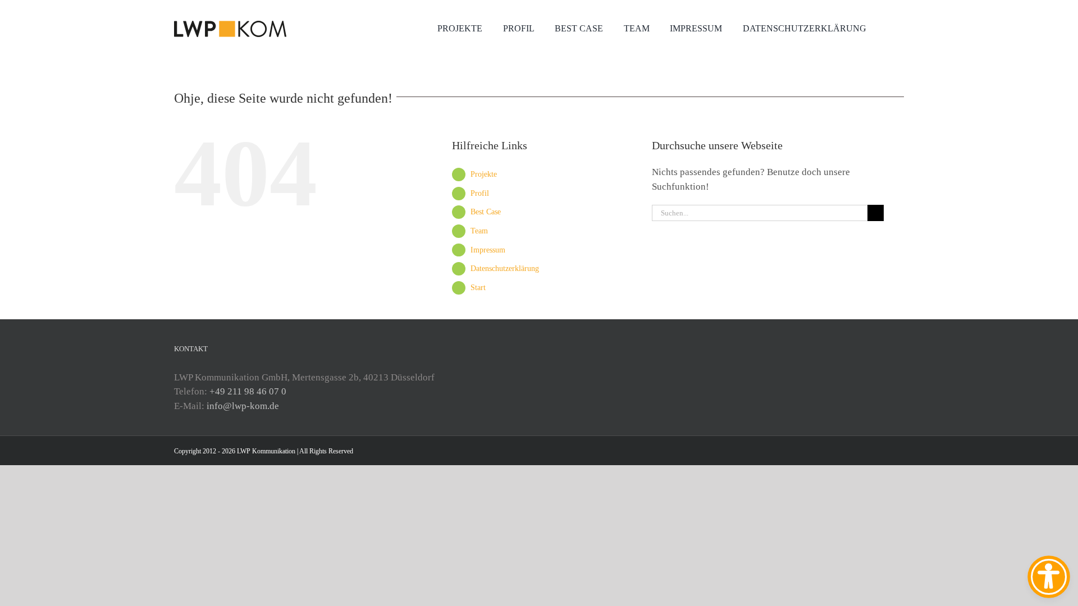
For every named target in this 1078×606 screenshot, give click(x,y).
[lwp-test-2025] (230, 25)
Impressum (488, 250)
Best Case (486, 212)
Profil (480, 193)
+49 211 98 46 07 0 (247, 391)
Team (479, 231)
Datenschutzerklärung (505, 268)
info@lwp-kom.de (243, 406)
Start (478, 287)
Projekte (484, 174)
